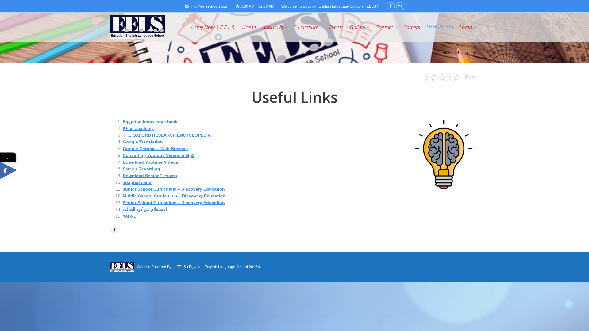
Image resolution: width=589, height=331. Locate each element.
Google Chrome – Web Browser (155, 148)
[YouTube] (400, 6)
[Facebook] (391, 6)
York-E (129, 216)
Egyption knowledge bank (150, 121)
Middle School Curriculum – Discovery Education (174, 195)
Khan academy (138, 128)
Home (447, 53)
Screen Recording (141, 168)
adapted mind (137, 182)
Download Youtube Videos (150, 162)
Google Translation (143, 141)
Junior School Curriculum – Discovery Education (174, 189)
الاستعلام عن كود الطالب (145, 209)
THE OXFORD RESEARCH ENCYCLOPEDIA (167, 135)
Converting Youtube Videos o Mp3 (158, 155)
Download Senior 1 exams (150, 175)
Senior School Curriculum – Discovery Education (174, 202)
